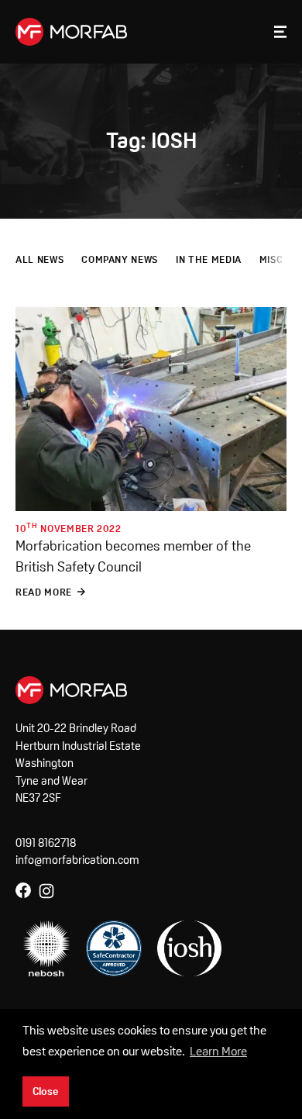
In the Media (209, 259)
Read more (43, 592)
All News (39, 259)
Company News (119, 259)
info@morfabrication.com (77, 859)
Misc (271, 259)
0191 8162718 (45, 842)
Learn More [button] (218, 1051)
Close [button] (45, 1091)
